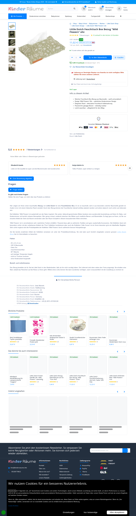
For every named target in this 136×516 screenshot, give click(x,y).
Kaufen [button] (120, 57)
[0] (83, 8)
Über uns (42, 468)
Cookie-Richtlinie (13, 506)
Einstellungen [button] (68, 512)
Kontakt (41, 465)
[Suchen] (74, 9)
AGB (60, 465)
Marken (102, 23)
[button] (87, 42)
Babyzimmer (93, 23)
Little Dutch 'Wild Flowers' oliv (96, 26)
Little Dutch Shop (112, 23)
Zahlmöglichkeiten (65, 478)
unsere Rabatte (44, 478)
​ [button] (125, 450)
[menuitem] (17, 16)
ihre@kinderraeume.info (19, 468)
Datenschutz (63, 468)
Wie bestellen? (44, 475)
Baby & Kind (83, 23)
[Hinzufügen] (80, 58)
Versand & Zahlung (65, 475)
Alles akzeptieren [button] (117, 512)
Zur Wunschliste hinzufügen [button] (83, 67)
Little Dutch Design (78, 26)
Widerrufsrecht (64, 471)
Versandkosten (87, 45)
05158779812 (16, 472)
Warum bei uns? (44, 471)
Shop (75, 23)
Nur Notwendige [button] (90, 512)
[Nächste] (130, 168)
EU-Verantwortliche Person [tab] (69, 280)
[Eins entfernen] (72, 58)
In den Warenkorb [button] (99, 57)
